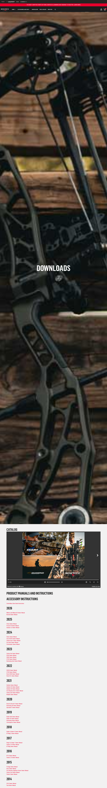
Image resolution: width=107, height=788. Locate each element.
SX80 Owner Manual (11, 657)
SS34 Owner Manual (11, 655)
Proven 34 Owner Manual (13, 625)
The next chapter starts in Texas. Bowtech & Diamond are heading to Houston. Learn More (54, 5)
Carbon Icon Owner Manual (13, 772)
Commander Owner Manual (13, 644)
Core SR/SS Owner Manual (13, 638)
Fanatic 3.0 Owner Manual (13, 744)
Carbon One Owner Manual (13, 653)
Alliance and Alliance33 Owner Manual (16, 612)
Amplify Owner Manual (12, 694)
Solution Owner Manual (12, 685)
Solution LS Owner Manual (13, 627)
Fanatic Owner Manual (12, 774)
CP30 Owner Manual (11, 659)
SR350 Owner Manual (12, 670)
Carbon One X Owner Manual (13, 640)
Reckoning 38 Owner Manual (13, 705)
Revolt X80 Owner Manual (13, 674)
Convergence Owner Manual (13, 722)
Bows (13, 9)
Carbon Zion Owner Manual (13, 692)
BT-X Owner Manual (11, 755)
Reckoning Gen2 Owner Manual (14, 661)
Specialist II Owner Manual (13, 707)
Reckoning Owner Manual (13, 720)
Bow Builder (35, 9)
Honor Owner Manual (12, 637)
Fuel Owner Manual (11, 785)
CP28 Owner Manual (11, 672)
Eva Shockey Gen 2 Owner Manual (15, 691)
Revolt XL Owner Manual (12, 676)
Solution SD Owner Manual (13, 689)
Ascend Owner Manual (12, 614)
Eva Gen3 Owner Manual (12, 642)
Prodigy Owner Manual (12, 767)
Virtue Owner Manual (12, 624)
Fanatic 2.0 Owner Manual (13, 757)
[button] (55, 9)
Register (50, 9)
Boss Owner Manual (11, 768)
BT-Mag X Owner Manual (12, 733)
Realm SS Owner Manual (12, 718)
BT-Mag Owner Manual (12, 746)
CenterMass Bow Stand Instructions (15, 603)
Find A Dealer (42, 9)
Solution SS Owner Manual (13, 687)
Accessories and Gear (23, 9)
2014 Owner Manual (11, 783)
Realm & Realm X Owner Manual (14, 731)
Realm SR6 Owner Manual (13, 716)
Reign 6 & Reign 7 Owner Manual (14, 742)
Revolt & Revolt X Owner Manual (14, 703)
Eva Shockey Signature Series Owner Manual (17, 770)
